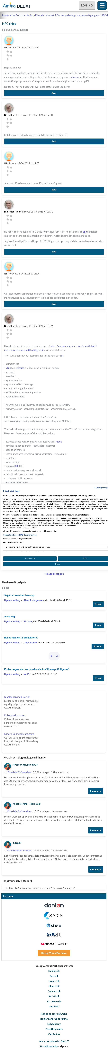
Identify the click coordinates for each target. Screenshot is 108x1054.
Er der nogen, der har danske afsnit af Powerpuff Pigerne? (36, 669)
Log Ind (87, 5)
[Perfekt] (7, 59)
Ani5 (26, 674)
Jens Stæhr (30, 642)
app (85, 231)
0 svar (98, 678)
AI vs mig (9, 616)
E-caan (28, 621)
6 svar (98, 604)
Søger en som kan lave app (19, 595)
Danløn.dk (54, 970)
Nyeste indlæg (12, 600)
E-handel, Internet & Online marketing (55, 15)
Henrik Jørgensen (34, 600)
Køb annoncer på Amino (54, 1013)
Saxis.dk (54, 976)
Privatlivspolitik (54, 1028)
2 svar (98, 625)
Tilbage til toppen (54, 573)
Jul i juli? (17, 842)
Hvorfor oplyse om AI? (25, 764)
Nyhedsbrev (54, 1023)
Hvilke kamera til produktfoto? (21, 637)
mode (59, 441)
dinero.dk (54, 986)
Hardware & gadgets (88, 15)
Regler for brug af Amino (54, 1018)
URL (16, 466)
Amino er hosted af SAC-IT (54, 1041)
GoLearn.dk (54, 991)
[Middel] (7, 55)
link (9, 367)
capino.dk (54, 981)
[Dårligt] (7, 51)
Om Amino (54, 1034)
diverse (75, 77)
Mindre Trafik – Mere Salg (26, 803)
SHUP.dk (54, 1006)
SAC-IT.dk (54, 996)
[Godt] (11, 55)
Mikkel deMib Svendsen (19, 772)
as (62, 355)
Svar (54, 93)
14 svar (98, 646)
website (20, 367)
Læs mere (95, 791)
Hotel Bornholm (49, 1046)
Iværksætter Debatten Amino (17, 15)
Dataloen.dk (54, 1001)
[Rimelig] (11, 51)
